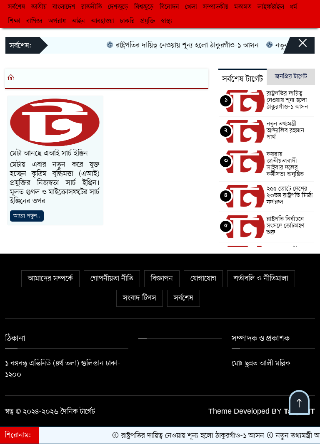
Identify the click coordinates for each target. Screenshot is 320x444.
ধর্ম (293, 7)
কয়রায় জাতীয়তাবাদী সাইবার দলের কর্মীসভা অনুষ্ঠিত (285, 164)
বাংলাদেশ (63, 7)
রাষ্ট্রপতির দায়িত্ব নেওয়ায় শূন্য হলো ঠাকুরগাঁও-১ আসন (181, 45)
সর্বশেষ (16, 7)
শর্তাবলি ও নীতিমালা (261, 279)
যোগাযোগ (203, 279)
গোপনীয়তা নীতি (111, 279)
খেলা (191, 7)
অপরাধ (57, 21)
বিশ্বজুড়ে (144, 7)
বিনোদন (169, 7)
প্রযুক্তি (147, 21)
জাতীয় (39, 7)
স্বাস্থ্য (166, 21)
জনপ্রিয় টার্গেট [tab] (291, 76)
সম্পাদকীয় (215, 7)
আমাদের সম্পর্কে (50, 279)
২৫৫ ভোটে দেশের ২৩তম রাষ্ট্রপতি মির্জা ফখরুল (290, 195)
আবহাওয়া (102, 21)
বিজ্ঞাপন (162, 279)
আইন (78, 21)
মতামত (243, 7)
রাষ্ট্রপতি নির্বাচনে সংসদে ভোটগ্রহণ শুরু (286, 226)
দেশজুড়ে (118, 7)
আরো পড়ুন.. (26, 216)
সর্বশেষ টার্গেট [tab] (242, 79)
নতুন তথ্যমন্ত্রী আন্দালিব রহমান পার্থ (285, 130)
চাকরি (127, 21)
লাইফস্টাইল (271, 7)
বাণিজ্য (34, 21)
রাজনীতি (91, 7)
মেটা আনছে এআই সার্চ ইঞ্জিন (49, 153)
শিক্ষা (14, 21)
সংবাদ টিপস (139, 298)
